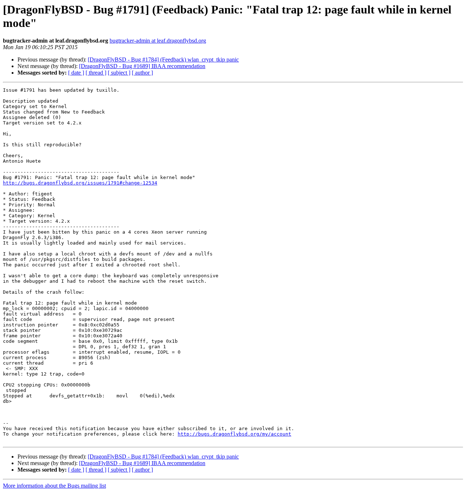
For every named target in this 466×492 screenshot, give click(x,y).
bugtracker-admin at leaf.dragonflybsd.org (158, 40)
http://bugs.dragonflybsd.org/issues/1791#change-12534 (80, 183)
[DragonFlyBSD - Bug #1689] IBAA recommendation (142, 66)
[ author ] (142, 73)
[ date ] (76, 73)
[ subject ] (119, 73)
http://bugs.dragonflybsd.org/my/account (234, 434)
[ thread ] (96, 73)
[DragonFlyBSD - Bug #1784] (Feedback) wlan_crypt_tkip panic (163, 59)
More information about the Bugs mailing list (54, 486)
